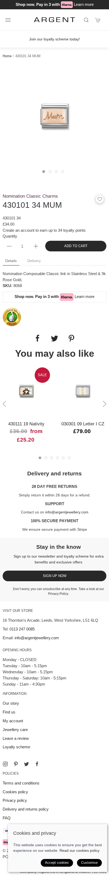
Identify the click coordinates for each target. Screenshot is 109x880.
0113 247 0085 (22, 629)
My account (13, 721)
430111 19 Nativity (26, 423)
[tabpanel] (54, 116)
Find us (9, 712)
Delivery (34, 261)
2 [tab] (51, 173)
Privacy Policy (58, 594)
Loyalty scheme (16, 747)
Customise (89, 863)
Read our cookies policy (79, 850)
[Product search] (86, 20)
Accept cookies (57, 863)
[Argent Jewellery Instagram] (5, 764)
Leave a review (16, 738)
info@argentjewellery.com (66, 512)
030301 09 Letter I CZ (82, 423)
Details (11, 261)
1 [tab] (45, 173)
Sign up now (54, 576)
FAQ (7, 818)
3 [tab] (57, 173)
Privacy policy (15, 800)
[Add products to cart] (98, 20)
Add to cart (76, 246)
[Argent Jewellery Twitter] (26, 764)
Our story (11, 703)
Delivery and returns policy (26, 809)
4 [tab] (64, 173)
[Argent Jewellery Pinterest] (16, 764)
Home (7, 56)
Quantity (10, 236)
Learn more (84, 4)
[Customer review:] (12, 316)
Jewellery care (15, 729)
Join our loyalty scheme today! (54, 39)
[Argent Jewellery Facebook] (37, 764)
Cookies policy (15, 792)
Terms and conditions (21, 783)
